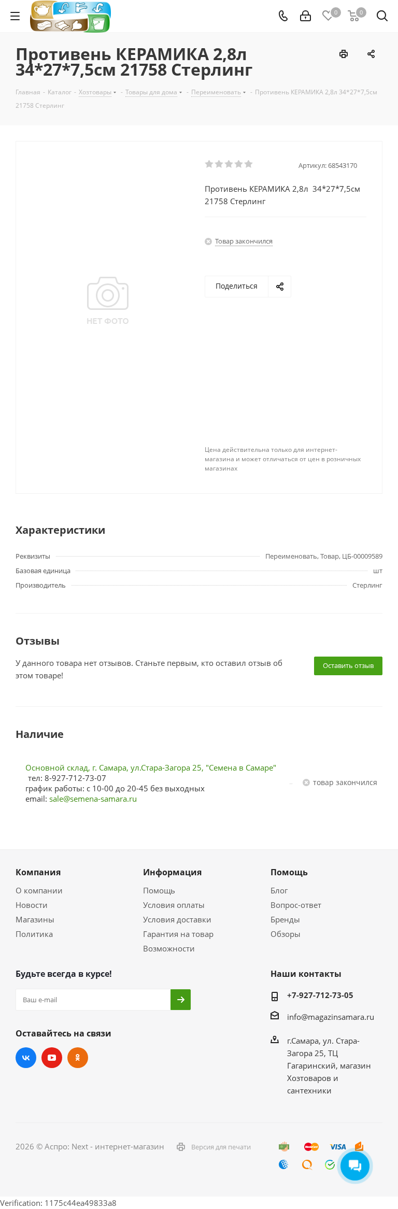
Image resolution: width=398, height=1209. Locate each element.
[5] (249, 164)
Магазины (35, 919)
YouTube (51, 1057)
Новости (32, 905)
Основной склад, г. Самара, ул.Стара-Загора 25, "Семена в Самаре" (150, 767)
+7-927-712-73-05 (320, 995)
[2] (219, 164)
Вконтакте (26, 1057)
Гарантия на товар (178, 934)
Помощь (159, 890)
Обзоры (286, 934)
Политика (34, 934)
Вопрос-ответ (296, 905)
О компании (39, 890)
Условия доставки (177, 919)
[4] (239, 164)
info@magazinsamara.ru (330, 1017)
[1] (210, 164)
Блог (279, 890)
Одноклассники (77, 1057)
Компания (38, 872)
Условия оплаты (174, 905)
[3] (229, 164)
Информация (172, 872)
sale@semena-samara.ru (93, 798)
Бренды (285, 919)
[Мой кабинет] (305, 16)
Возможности (169, 948)
